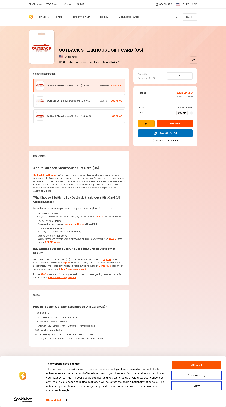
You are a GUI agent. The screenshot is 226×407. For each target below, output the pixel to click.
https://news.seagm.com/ (62, 277)
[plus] (189, 76)
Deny (196, 385)
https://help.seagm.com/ (72, 268)
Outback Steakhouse (44, 174)
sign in (107, 259)
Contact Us (105, 265)
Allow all (196, 365)
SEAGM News (52, 242)
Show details (54, 400)
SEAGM (100, 216)
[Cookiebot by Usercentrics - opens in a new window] (22, 400)
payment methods (74, 224)
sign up (66, 262)
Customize (194, 375)
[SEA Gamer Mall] (31, 17)
